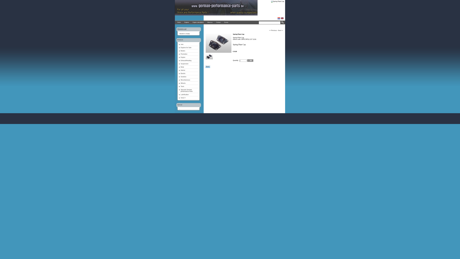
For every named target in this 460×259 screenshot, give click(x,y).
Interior (183, 70)
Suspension (184, 64)
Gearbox (183, 77)
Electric (183, 73)
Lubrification (185, 94)
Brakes (183, 51)
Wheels (183, 83)
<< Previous (273, 30)
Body (182, 67)
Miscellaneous (185, 80)
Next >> (280, 30)
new (182, 44)
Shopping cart (181, 29)
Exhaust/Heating (186, 60)
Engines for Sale (186, 47)
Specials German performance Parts (187, 90)
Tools (182, 86)
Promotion (184, 54)
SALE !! (183, 98)
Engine (183, 57)
